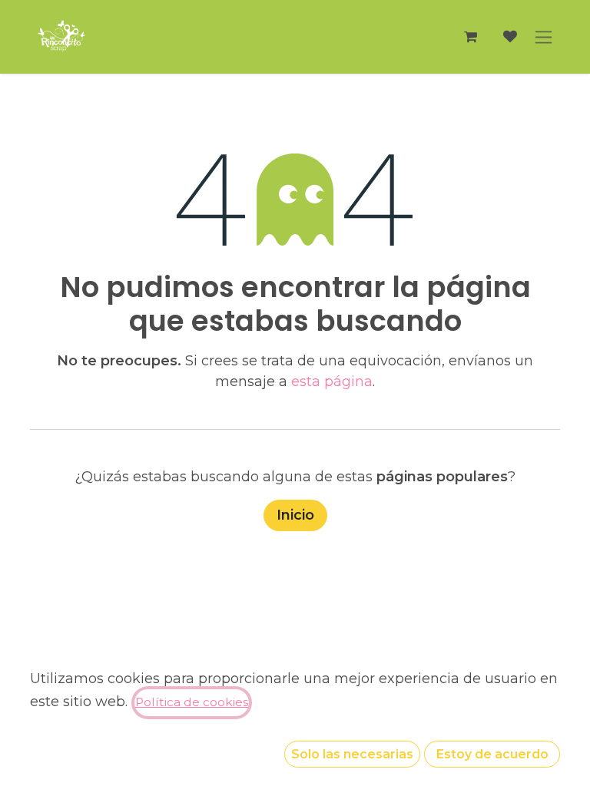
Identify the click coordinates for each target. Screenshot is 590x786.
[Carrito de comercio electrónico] (470, 37)
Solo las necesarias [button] (352, 754)
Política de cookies (191, 702)
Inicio (295, 515)
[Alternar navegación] (543, 37)
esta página (332, 381)
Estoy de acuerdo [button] (492, 754)
